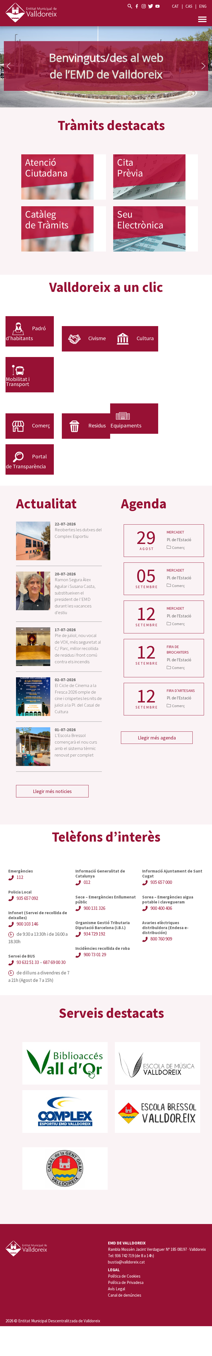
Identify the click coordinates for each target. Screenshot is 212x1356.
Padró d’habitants (26, 333)
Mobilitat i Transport (18, 381)
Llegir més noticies (52, 791)
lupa (129, 6)
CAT (175, 6)
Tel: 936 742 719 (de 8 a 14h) (131, 1255)
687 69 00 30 (54, 962)
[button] (8, 66)
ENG (202, 6)
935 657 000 (161, 882)
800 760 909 (161, 939)
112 (20, 877)
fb (136, 6)
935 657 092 (27, 898)
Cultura (145, 338)
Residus (97, 425)
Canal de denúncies (124, 1295)
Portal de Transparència (26, 461)
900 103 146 (27, 924)
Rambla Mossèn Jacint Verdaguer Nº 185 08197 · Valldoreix (157, 1249)
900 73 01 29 (95, 954)
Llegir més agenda (157, 737)
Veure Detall (164, 541)
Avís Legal (116, 1288)
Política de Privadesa (126, 1282)
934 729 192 (94, 934)
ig (143, 6)
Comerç (41, 425)
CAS (189, 6)
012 (87, 882)
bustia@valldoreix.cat (126, 1262)
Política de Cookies (124, 1276)
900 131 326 (94, 908)
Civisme (97, 338)
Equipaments (125, 425)
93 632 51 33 (28, 962)
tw (150, 6)
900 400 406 (161, 908)
